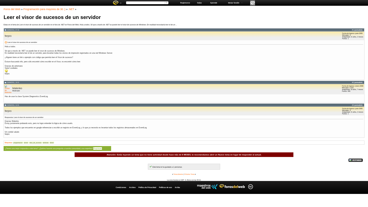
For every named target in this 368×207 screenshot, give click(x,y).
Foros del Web (12, 9)
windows (45, 142)
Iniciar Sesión (233, 3)
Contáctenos (121, 187)
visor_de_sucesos (35, 142)
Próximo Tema (189, 174)
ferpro (8, 35)
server (26, 142)
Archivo (132, 187)
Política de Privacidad (147, 187)
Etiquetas (8, 142)
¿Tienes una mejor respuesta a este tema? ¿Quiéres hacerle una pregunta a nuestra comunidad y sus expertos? (53, 148)
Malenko (17, 88)
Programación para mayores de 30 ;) (44, 9)
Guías (199, 3)
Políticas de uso (165, 187)
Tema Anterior (178, 174)
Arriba (177, 187)
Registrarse (185, 3)
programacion (18, 142)
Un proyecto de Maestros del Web (207, 186)
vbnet (52, 142)
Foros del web (117, 3)
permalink (358, 30)
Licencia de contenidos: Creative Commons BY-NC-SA (250, 186)
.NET (71, 9)
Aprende (213, 3)
